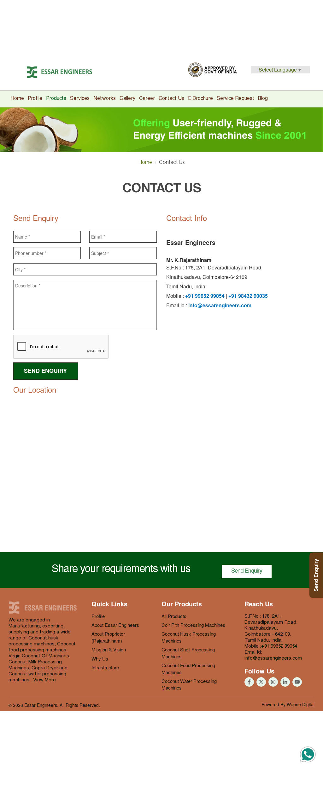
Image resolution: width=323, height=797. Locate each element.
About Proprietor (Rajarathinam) (108, 637)
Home (17, 98)
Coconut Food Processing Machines (188, 668)
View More (44, 680)
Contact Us (171, 98)
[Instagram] (273, 682)
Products (56, 98)
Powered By (287, 704)
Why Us (99, 658)
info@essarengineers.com (219, 305)
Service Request (235, 98)
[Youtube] (261, 682)
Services (80, 98)
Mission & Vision (108, 649)
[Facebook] (249, 682)
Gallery (127, 98)
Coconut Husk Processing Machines (189, 637)
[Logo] (59, 72)
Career (147, 98)
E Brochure (200, 98)
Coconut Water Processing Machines (189, 684)
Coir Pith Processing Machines (193, 624)
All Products (174, 616)
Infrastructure (105, 667)
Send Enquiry (246, 571)
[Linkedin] (285, 682)
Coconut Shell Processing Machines (188, 652)
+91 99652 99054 (205, 295)
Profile (35, 98)
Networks (104, 98)
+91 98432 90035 (248, 295)
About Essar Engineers (115, 624)
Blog (263, 98)
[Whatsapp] (307, 756)
